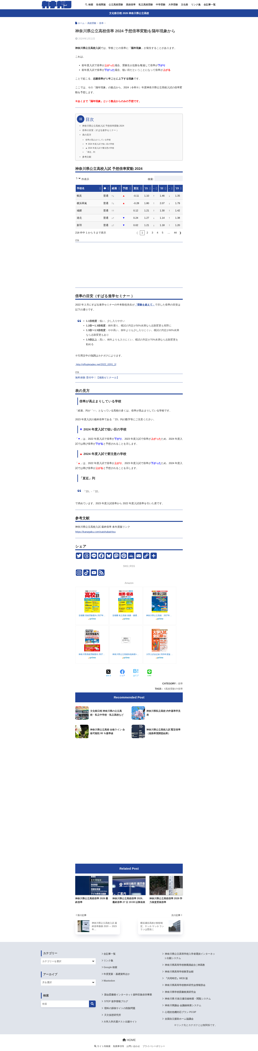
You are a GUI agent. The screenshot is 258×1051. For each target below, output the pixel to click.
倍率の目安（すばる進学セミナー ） (100, 130)
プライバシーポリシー (154, 1046)
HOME (131, 1040)
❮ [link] (137, 232)
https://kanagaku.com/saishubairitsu (95, 531)
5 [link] (162, 232)
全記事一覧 (210, 4)
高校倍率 (131, 4)
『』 (145, 304)
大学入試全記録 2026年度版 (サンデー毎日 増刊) (159, 654)
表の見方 (86, 135)
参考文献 (86, 157)
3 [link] (152, 232)
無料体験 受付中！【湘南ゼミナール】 (97, 377)
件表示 (85, 179)
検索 (90, 4)
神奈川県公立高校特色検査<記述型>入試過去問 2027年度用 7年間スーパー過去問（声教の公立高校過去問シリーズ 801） (125, 654)
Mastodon (109, 980)
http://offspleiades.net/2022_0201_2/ (95, 364)
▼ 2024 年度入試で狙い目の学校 (99, 144)
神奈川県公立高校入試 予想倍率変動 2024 (103, 126)
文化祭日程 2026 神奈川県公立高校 (129, 13)
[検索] (92, 1004)
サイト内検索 (103, 1046)
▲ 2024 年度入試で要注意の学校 (99, 148)
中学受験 (160, 4)
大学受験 (173, 4)
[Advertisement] (129, 264)
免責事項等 (118, 1046)
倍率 (180, 683)
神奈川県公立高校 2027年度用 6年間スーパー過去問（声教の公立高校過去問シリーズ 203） (159, 615)
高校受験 (170, 688)
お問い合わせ (133, 1046)
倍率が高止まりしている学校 (98, 140)
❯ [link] (180, 232)
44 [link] (175, 232)
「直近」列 (90, 152)
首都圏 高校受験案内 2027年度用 (92, 615)
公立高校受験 (116, 4)
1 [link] (142, 232)
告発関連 (101, 4)
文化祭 (184, 4)
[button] (100, 188)
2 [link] (147, 232)
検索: (151, 179)
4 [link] (157, 232)
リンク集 (196, 4)
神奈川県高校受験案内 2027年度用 (92, 654)
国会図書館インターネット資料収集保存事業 (128, 994)
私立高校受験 (146, 4)
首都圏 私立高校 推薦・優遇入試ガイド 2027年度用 (125, 615)
